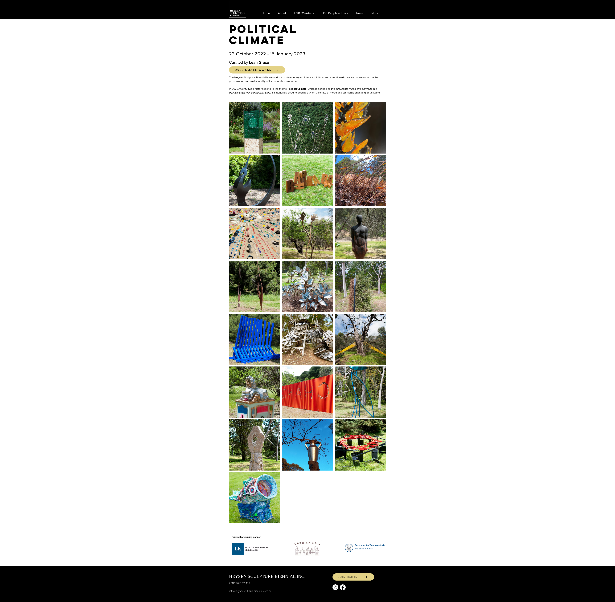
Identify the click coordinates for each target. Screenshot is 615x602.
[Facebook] (343, 587)
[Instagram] (335, 587)
